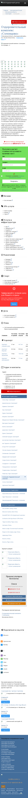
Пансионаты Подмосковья (10, 490)
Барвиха (7, 406)
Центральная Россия (16, 10)
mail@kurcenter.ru (14, 779)
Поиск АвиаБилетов (10, 790)
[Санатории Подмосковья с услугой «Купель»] (9, 212)
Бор (6, 410)
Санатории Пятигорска (7, 743)
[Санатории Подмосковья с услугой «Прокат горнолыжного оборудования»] (14, 244)
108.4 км (21, 353)
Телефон (4, 162)
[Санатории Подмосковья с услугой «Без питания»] (12, 200)
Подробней (5, 702)
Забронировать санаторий (14, 600)
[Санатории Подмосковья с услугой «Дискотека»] (12, 262)
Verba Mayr (8, 400)
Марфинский (9, 457)
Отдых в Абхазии (6, 764)
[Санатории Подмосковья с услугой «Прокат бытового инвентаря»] (22, 239)
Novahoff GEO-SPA (13, 515)
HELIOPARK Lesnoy (9, 508)
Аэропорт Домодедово (5, 359)
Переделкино (9, 467)
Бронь (14, 304)
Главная (6, 10)
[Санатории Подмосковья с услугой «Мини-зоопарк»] (14, 233)
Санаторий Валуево (7, 719)
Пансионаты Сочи (6, 751)
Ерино (7, 433)
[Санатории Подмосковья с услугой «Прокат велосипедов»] (18, 240)
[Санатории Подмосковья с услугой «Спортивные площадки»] (18, 282)
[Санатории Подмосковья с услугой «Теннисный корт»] (14, 283)
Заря (10, 497)
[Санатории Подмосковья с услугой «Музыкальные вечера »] (18, 266)
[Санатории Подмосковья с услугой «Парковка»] (12, 235)
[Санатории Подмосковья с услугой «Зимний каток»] (14, 228)
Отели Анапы (5, 749)
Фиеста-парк (12, 528)
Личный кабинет (11, 788)
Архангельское (9, 403)
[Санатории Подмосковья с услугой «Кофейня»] (11, 230)
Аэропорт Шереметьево (6, 345)
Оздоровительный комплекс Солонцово (11, 614)
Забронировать (20, 22)
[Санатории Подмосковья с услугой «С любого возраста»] (16, 317)
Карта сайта (15, 792)
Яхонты (6, 538)
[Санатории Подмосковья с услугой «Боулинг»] (11, 261)
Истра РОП (8, 446)
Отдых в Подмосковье (7, 767)
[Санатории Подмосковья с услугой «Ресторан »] (12, 236)
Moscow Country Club (10, 512)
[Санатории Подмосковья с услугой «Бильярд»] (11, 259)
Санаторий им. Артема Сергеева (12, 691)
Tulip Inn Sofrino (10, 522)
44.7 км (20, 344)
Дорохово (8, 430)
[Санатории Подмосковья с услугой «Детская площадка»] (16, 315)
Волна (7, 426)
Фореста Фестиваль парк (11, 532)
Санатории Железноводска (8, 747)
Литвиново (8, 453)
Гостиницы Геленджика (8, 752)
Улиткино (6, 525)
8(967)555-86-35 (17, 782)
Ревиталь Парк (9, 473)
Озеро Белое (9, 460)
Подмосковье (9, 470)
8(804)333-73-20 (6, 782)
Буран (7, 413)
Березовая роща (13, 493)
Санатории (8, 13)
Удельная (8, 485)
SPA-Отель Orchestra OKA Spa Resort (13, 705)
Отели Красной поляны (7, 754)
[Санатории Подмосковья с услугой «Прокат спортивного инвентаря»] (24, 249)
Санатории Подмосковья (10, 396)
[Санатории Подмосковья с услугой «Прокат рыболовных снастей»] (22, 247)
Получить (14, 181)
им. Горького (9, 443)
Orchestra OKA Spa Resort (12, 518)
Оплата (9, 792)
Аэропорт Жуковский (5, 354)
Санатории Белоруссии (7, 769)
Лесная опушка (9, 450)
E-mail (4, 168)
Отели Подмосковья (9, 505)
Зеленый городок (10, 436)
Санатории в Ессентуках (8, 745)
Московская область (11, 12)
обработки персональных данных (16, 176)
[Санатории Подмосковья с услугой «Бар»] (8, 226)
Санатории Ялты (5, 758)
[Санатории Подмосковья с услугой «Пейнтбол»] (12, 268)
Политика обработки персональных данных (12, 793)
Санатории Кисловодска (8, 742)
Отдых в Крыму (5, 756)
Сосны (7, 482)
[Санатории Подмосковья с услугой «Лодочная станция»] (17, 231)
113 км (20, 358)
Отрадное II (9, 463)
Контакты (3, 788)
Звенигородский (13, 500)
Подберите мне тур (14, 603)
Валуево (7, 416)
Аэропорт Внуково (4, 349)
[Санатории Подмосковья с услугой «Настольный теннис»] (16, 280)
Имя (3, 156)
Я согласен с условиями (15, 176)
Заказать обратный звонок (14, 596)
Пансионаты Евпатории (7, 760)
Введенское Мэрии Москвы (13, 420)
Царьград (7, 535)
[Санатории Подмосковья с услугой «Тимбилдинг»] (13, 270)
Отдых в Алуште (5, 761)
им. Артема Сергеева (11, 440)
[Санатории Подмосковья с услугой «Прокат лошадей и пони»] (20, 245)
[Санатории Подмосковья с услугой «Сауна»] (8, 214)
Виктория (8, 423)
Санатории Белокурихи (7, 766)
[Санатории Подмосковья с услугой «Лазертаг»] (11, 264)
